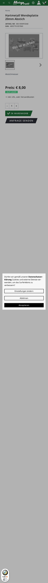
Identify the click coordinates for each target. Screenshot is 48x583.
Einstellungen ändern (24, 291)
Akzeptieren (24, 305)
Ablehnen (24, 298)
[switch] (5, 579)
